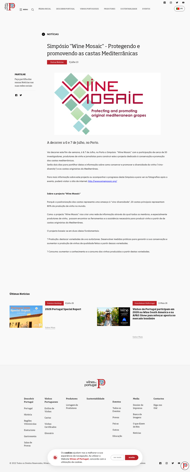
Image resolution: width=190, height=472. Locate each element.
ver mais (117, 457)
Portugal (28, 408)
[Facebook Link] (16, 95)
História (28, 414)
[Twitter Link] (20, 95)
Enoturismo (29, 430)
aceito (132, 457)
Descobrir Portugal (65, 9)
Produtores (109, 9)
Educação (117, 436)
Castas (48, 417)
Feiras (116, 423)
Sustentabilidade (128, 9)
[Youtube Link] (183, 2)
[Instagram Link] (170, 2)
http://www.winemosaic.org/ (102, 181)
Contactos (159, 398)
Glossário (49, 433)
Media (136, 398)
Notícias (53, 34)
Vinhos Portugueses (89, 9)
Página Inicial (45, 9)
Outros (116, 430)
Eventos (146, 9)
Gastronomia (30, 436)
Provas (116, 417)
